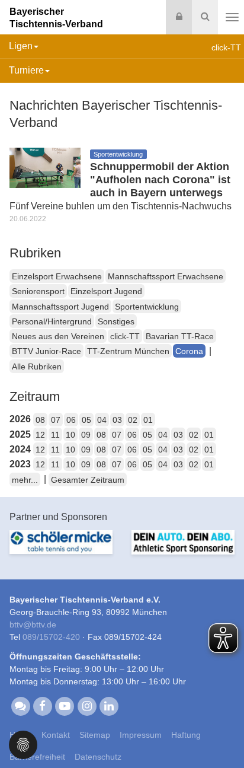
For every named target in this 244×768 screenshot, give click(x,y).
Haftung (186, 735)
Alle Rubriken (37, 366)
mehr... (25, 480)
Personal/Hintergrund (52, 321)
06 (71, 420)
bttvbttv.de (32, 624)
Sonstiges (116, 321)
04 (102, 420)
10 (70, 434)
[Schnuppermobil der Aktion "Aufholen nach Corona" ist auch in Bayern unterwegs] (45, 167)
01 (148, 420)
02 (132, 420)
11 (55, 434)
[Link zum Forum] (20, 705)
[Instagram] (87, 705)
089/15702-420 (51, 637)
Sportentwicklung (147, 306)
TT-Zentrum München (128, 351)
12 (40, 434)
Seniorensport (38, 291)
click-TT (125, 336)
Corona (189, 351)
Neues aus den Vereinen (58, 336)
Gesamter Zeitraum (87, 480)
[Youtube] (65, 705)
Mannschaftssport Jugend (60, 306)
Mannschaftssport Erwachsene (165, 276)
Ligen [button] (21, 46)
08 (40, 420)
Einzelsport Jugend (106, 291)
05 (86, 420)
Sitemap (94, 735)
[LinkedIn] (109, 705)
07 (55, 420)
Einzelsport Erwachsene (57, 276)
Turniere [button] (26, 70)
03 (117, 420)
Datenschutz (98, 756)
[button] (23, 744)
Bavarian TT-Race (180, 336)
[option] (61, 549)
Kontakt (55, 735)
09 (86, 434)
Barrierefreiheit (37, 756)
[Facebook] (42, 705)
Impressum (141, 735)
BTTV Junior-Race (46, 351)
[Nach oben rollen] (220, 735)
